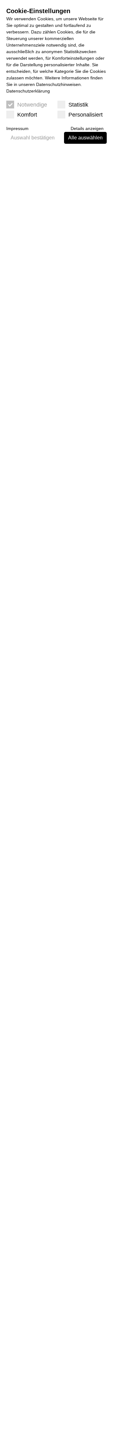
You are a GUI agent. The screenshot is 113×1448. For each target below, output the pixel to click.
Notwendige (32, 105)
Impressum (17, 128)
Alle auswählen (85, 137)
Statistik (78, 105)
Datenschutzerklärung (28, 90)
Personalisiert (85, 115)
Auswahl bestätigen (33, 137)
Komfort (27, 115)
